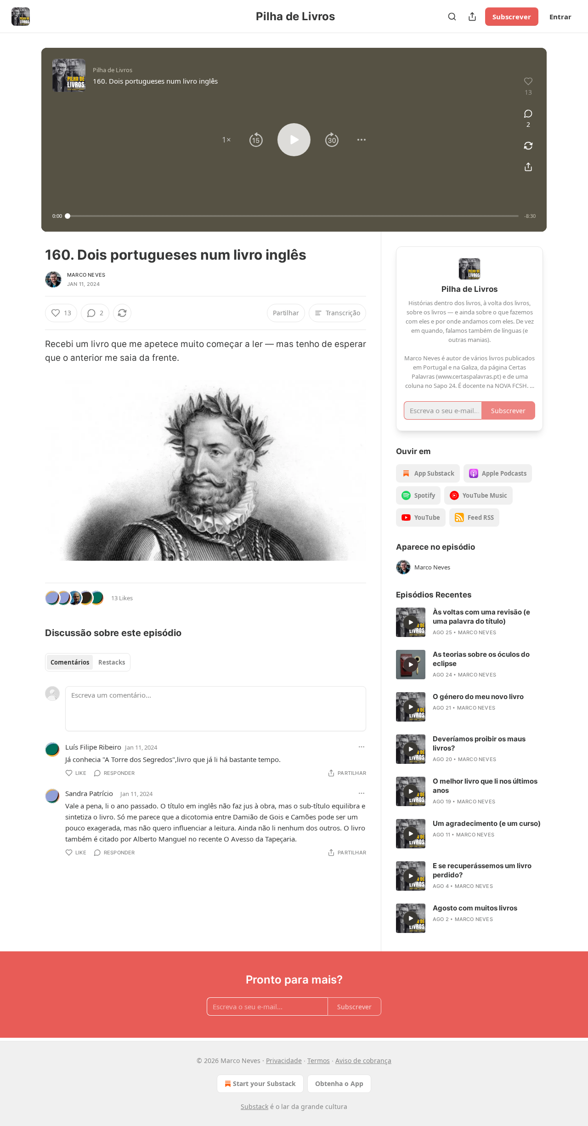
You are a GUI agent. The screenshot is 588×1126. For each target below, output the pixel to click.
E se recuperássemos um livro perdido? (482, 870)
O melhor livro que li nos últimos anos (485, 786)
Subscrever (511, 16)
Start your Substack (264, 1083)
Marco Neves (86, 275)
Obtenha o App (339, 1083)
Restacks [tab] (111, 662)
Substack (254, 1106)
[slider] (293, 216)
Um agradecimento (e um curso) (487, 823)
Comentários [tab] (70, 662)
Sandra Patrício (89, 793)
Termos (318, 1060)
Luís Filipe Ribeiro (93, 746)
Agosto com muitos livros (475, 908)
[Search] (452, 16)
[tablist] (87, 662)
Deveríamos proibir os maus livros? (479, 743)
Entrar (560, 16)
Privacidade (284, 1060)
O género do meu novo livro (478, 696)
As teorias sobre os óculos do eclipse (481, 659)
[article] (469, 622)
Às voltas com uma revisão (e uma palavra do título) (481, 617)
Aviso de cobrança (363, 1060)
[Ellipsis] (361, 746)
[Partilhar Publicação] (472, 16)
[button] (226, 139)
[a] (410, 622)
